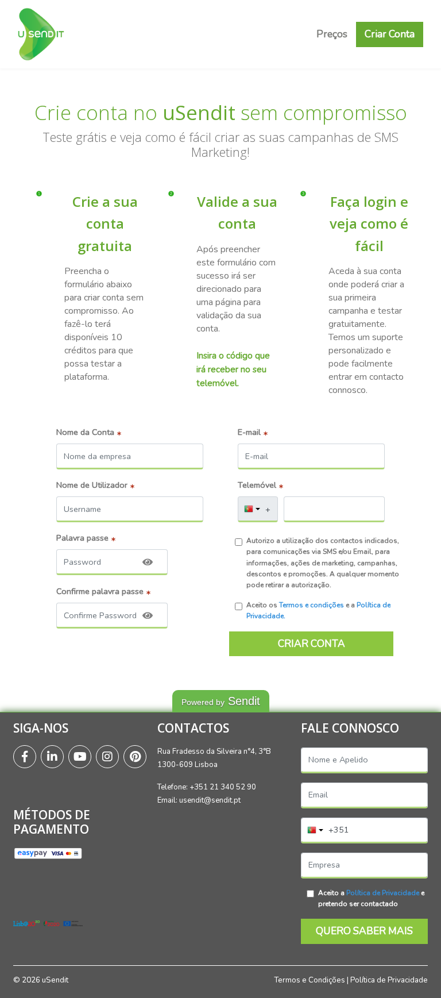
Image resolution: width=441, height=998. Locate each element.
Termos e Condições (309, 980)
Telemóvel (257, 485)
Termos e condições (311, 605)
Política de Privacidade (382, 892)
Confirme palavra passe (100, 591)
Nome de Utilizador (91, 485)
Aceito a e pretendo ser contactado (371, 898)
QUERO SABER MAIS (364, 931)
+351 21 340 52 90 (222, 787)
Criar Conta (390, 34)
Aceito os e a (318, 610)
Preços (331, 34)
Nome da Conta (85, 432)
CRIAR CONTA (311, 643)
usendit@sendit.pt (210, 800)
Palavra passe (82, 538)
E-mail (249, 432)
